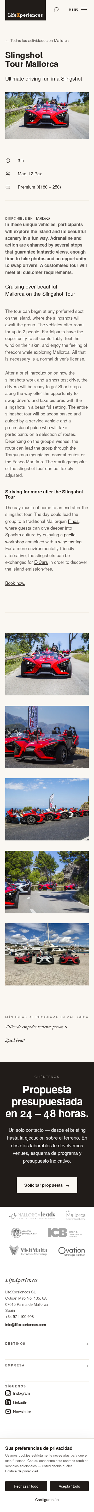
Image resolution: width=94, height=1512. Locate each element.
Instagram (21, 1393)
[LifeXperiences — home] (25, 10)
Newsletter (22, 1411)
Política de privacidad (21, 1470)
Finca (73, 521)
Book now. (15, 583)
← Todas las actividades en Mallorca (37, 40)
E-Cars (41, 562)
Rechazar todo (26, 1486)
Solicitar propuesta (46, 1185)
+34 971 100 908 (19, 1316)
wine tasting (69, 541)
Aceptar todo (69, 1486)
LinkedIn (20, 1402)
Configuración (47, 1499)
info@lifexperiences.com (25, 1324)
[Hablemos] (56, 9)
